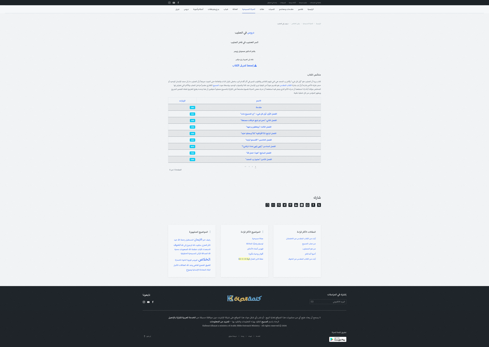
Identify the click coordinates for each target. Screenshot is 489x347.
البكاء (208, 269)
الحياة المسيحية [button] (248, 9)
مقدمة (259, 107)
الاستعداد (206, 249)
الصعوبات (183, 249)
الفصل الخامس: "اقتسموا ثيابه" (259, 139)
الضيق (207, 265)
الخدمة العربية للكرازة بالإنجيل (182, 317)
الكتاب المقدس (286, 85)
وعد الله (189, 265)
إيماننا (242, 336)
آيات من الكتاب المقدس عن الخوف (302, 258)
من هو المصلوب (309, 248)
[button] (267, 205)
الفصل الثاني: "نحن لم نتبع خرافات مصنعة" (259, 120)
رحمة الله (181, 239)
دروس (250, 32)
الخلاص (203, 259)
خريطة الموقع (233, 336)
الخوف (177, 245)
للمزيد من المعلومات (219, 321)
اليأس (198, 253)
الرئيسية (311, 9)
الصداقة (204, 253)
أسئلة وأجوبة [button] (198, 9)
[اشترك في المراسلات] (312, 301)
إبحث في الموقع (272, 3)
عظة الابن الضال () (250, 258)
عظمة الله (192, 249)
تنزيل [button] (177, 9)
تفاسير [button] (300, 9)
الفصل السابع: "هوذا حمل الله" (258, 152)
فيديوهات (283, 3)
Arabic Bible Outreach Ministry (245, 325)
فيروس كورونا (192, 259)
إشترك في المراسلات (315, 3)
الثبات (199, 249)
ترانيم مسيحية (303, 3)
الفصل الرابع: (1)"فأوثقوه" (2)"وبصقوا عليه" (258, 133)
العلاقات (182, 265)
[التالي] (245, 166)
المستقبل (189, 239)
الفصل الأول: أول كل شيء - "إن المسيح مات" (258, 113)
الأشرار (176, 265)
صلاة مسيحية (257, 238)
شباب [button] (226, 9)
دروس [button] (186, 9)
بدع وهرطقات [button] (213, 9)
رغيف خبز (206, 239)
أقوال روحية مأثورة (256, 253)
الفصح (202, 265)
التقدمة (258, 336)
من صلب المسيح (309, 243)
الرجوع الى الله (186, 245)
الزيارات (182, 100)
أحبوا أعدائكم (310, 253)
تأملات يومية (292, 3)
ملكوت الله (196, 245)
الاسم (258, 100)
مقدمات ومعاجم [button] (286, 9)
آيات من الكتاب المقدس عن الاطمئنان (301, 238)
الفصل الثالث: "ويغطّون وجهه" (258, 126)
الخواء (184, 259)
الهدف (250, 336)
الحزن (204, 245)
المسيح (216, 85)
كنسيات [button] (272, 9)
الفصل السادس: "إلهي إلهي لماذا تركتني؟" (259, 146)
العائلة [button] (235, 9)
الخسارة (178, 259)
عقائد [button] (262, 9)
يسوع (189, 270)
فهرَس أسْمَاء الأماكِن (255, 248)
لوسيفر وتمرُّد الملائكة (254, 243)
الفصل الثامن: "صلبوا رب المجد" (258, 159)
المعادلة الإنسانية (199, 269)
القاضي (196, 265)
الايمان (198, 239)
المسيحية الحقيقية (188, 253)
